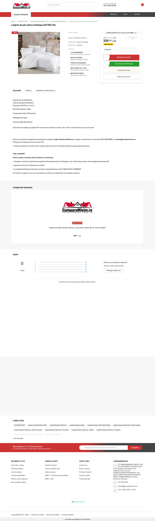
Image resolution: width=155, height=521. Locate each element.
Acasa (13, 21)
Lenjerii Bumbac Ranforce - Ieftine (82, 430)
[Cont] (134, 3)
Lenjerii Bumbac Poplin (77, 425)
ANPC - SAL (49, 479)
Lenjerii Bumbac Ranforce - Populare (108, 430)
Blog (125, 14)
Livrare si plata (16, 472)
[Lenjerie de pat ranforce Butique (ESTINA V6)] (39, 52)
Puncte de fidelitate (18, 475)
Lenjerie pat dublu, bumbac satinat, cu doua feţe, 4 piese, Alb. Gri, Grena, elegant (77, 228)
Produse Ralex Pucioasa (54, 435)
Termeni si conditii (37, 515)
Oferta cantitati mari (52, 469)
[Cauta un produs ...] (95, 5)
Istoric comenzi (84, 469)
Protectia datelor (17, 469)
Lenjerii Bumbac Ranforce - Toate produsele (28, 435)
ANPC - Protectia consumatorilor (56, 475)
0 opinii (70, 38)
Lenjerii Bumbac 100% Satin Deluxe (98, 425)
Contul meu (83, 465)
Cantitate (107, 49)
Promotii (113, 14)
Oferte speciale (84, 479)
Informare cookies (17, 465)
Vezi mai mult (18, 438)
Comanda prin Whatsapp (124, 64)
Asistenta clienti (51, 465)
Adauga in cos (78, 240)
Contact (137, 14)
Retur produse (50, 472)
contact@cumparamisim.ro (127, 486)
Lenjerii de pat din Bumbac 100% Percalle (126, 425)
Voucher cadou (84, 475)
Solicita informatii (123, 70)
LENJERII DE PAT (23, 21)
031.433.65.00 (110, 6)
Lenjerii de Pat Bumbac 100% (39, 21)
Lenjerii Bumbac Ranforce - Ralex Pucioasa (28, 430)
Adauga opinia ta (81, 38)
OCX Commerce (85, 519)
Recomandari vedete (18, 482)
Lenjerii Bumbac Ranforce (59, 21)
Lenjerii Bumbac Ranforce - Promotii (56, 430)
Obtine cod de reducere (19, 479)
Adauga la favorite (123, 77)
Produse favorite (85, 472)
